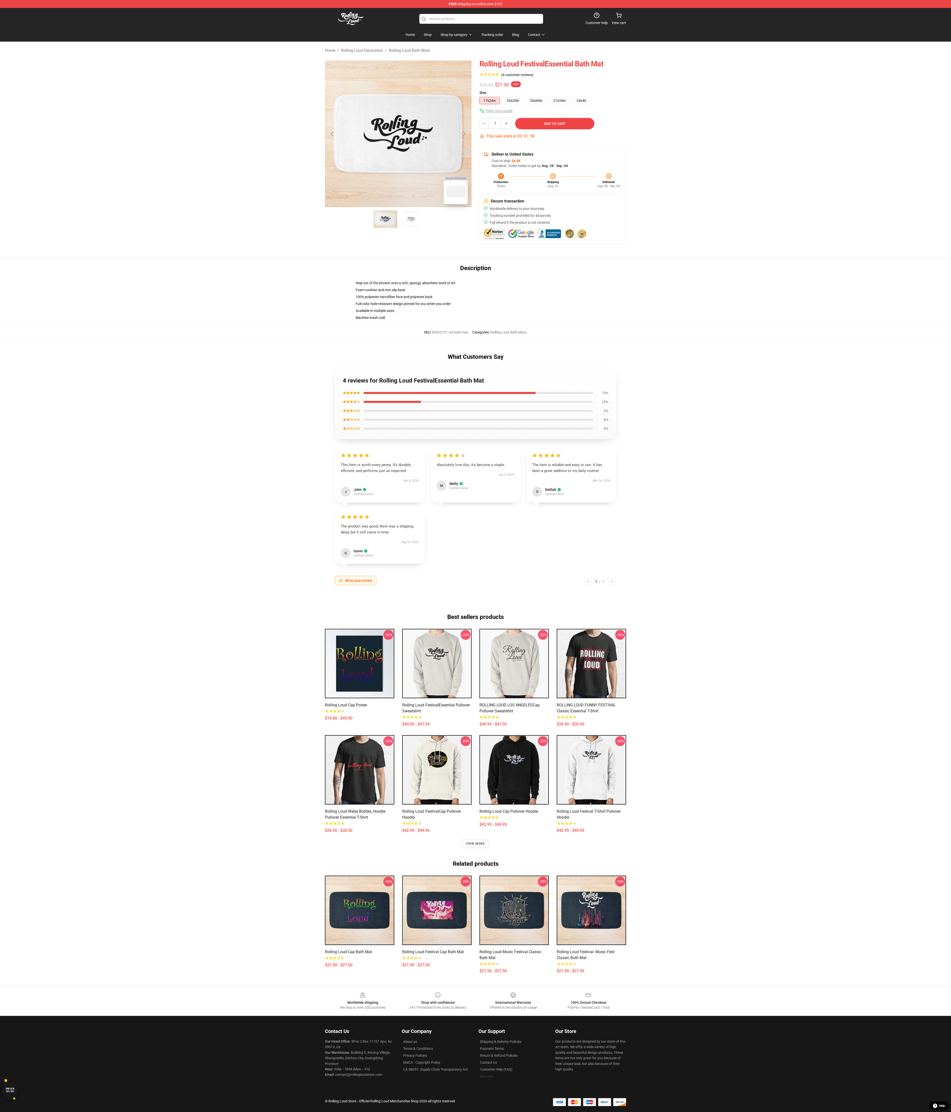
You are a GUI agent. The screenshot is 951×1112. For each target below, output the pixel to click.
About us (410, 1042)
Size (482, 93)
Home (330, 50)
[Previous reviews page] (587, 581)
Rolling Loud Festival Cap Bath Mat (433, 951)
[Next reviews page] (611, 581)
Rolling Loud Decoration (362, 50)
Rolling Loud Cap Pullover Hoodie (508, 811)
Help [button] (942, 1106)
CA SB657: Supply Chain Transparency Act (435, 1069)
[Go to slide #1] (385, 219)
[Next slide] (464, 134)
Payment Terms (492, 1049)
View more (475, 843)
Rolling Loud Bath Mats (409, 50)
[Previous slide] (332, 134)
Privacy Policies (415, 1055)
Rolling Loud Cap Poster (346, 705)
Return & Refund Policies (499, 1055)
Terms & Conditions (418, 1049)
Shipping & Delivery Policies (500, 1042)
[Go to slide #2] (411, 219)
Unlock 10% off (10, 1090)
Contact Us (488, 1062)
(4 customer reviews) (517, 75)
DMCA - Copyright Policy (421, 1062)
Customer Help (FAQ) (496, 1069)
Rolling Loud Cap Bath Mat (348, 951)
